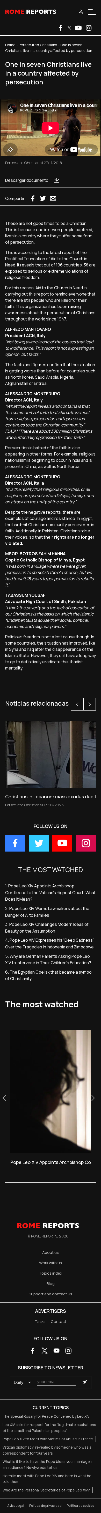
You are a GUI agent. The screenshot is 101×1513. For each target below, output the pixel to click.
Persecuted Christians (38, 44)
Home (10, 44)
